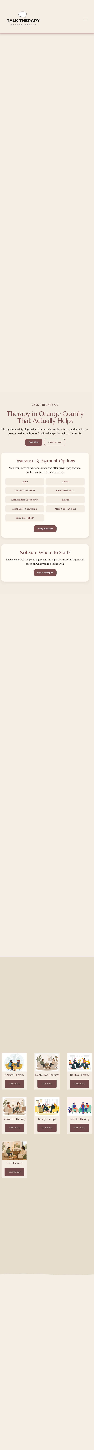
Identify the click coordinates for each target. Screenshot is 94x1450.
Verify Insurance (45, 528)
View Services (54, 442)
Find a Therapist (45, 572)
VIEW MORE (14, 1084)
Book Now (34, 442)
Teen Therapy (14, 1172)
